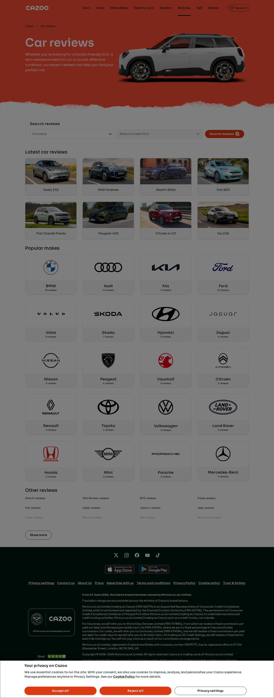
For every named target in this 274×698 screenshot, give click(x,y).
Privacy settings (211, 691)
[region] (137, 679)
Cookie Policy (124, 677)
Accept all (60, 691)
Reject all (135, 691)
